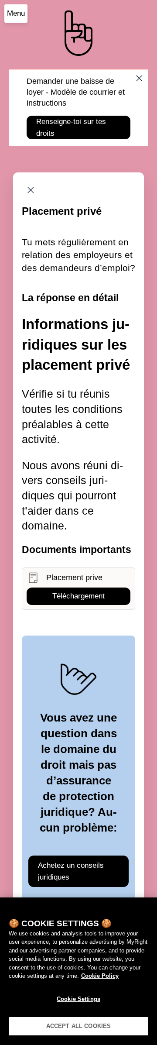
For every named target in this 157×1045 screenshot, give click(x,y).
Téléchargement (78, 596)
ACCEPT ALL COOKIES (78, 1026)
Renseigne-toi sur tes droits (71, 127)
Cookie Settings (78, 999)
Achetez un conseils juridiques (71, 871)
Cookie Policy (100, 976)
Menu (16, 13)
